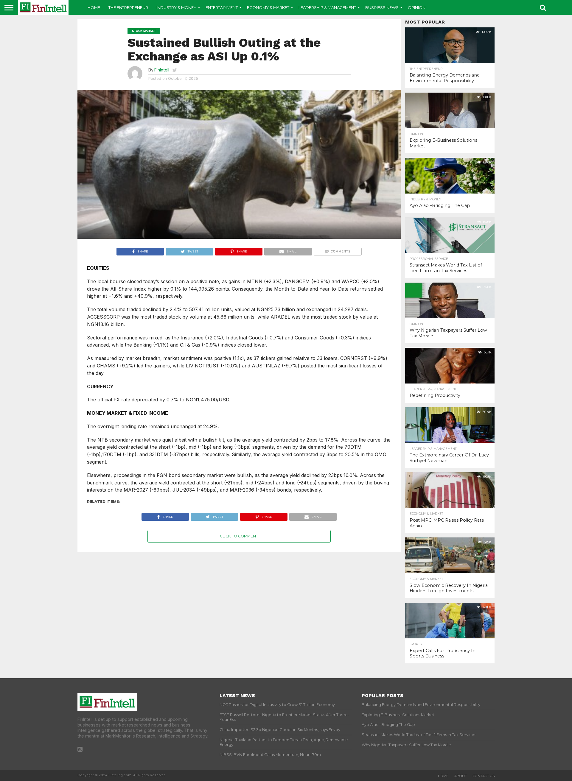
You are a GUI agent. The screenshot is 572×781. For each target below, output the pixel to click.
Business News (382, 7)
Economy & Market (268, 7)
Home (94, 7)
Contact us (484, 776)
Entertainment (222, 7)
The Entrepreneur (128, 7)
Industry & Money (176, 7)
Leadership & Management (327, 7)
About (460, 776)
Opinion (416, 7)
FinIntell (161, 69)
